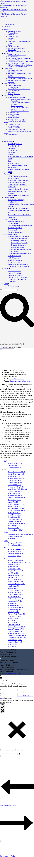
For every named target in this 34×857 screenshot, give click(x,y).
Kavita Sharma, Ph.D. (15, 517)
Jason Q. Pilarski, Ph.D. (15, 506)
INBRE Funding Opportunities (17, 55)
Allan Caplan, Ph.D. (14, 569)
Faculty (7, 347)
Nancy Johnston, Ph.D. (15, 543)
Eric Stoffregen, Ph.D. (15, 545)
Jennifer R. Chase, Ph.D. (16, 549)
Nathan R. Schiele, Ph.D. (16, 618)
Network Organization (14, 31)
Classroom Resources (14, 85)
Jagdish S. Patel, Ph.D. (15, 607)
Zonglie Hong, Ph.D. (14, 577)
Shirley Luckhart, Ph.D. (15, 594)
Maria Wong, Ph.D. (14, 526)
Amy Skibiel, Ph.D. (14, 625)
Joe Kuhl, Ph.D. (13, 588)
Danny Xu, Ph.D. (13, 528)
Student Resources (13, 114)
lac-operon (14, 87)
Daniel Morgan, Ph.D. (15, 495)
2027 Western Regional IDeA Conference (20, 65)
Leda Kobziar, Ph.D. (14, 586)
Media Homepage (13, 134)
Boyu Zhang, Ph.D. (14, 646)
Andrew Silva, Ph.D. (14, 521)
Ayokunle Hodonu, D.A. (15, 554)
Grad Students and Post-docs (20, 111)
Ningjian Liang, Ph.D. (15, 592)
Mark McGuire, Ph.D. (14, 597)
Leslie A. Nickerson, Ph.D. (16, 498)
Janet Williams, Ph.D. (15, 640)
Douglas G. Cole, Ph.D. (15, 571)
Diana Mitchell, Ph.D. (15, 601)
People (6, 122)
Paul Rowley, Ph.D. (14, 616)
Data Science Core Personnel (16, 77)
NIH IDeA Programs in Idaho (16, 48)
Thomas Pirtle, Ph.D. (14, 465)
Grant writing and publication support (19, 89)
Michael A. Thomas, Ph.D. (16, 523)
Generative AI (12, 92)
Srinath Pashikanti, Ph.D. (16, 504)
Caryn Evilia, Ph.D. (14, 476)
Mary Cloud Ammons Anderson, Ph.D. (20, 534)
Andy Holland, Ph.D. (14, 485)
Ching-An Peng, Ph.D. (15, 610)
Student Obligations (13, 112)
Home (2, 347)
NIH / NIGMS (12, 50)
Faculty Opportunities (10, 83)
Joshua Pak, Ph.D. (14, 502)
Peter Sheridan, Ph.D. (15, 519)
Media (6, 133)
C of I (5, 461)
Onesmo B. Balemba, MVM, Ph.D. (19, 562)
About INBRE (8, 29)
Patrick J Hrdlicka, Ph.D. (16, 582)
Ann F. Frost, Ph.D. (14, 573)
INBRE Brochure (13, 36)
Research (6, 53)
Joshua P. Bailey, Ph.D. (15, 560)
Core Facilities (12, 72)
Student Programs (9, 95)
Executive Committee (14, 128)
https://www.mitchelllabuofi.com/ (21, 381)
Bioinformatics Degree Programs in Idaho (20, 78)
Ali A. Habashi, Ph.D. (15, 480)
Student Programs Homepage (16, 97)
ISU (5, 470)
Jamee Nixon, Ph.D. (14, 556)
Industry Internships (17, 106)
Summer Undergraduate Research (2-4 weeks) (19, 244)
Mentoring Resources (14, 94)
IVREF (6, 532)
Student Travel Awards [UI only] (17, 121)
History (10, 45)
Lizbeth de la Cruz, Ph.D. (16, 474)
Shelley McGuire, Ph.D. (15, 599)
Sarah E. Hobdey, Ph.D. (16, 482)
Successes (11, 38)
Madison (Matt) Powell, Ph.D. (17, 614)
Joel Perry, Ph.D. (13, 612)
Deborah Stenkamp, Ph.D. (16, 627)
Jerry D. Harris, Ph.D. (15, 551)
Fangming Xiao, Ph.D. (15, 642)
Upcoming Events (13, 33)
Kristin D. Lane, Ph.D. (15, 491)
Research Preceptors (14, 90)
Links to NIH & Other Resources (17, 67)
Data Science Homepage (15, 70)
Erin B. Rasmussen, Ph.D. (16, 510)
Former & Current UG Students (17, 119)
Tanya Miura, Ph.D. (14, 603)
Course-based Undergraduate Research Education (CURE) (18, 181)
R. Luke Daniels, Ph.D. (15, 463)
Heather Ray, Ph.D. (14, 513)
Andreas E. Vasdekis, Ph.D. (17, 635)
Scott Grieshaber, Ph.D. (15, 575)
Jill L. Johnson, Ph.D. (15, 579)
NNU (5, 547)
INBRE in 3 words (13, 117)
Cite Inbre (7, 26)
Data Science (8, 68)
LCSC (6, 541)
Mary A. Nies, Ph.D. (14, 500)
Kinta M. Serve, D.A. (14, 515)
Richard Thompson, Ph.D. (16, 629)
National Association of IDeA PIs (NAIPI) (20, 51)
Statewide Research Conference (17, 63)
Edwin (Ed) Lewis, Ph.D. (16, 590)
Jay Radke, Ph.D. (13, 538)
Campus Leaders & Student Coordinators (20, 131)
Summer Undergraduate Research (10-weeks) (19, 239)
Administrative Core (14, 124)
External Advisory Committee (16, 129)
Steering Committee (13, 126)
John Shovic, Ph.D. (14, 620)
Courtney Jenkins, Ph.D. (16, 487)
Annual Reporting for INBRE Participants (20, 61)
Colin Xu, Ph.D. (13, 644)
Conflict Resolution (13, 46)
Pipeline (10, 40)
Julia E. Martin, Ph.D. (15, 493)
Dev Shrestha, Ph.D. (14, 622)
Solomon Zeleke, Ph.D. (15, 530)
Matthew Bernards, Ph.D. (16, 564)
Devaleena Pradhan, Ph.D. (17, 508)
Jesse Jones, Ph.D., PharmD (17, 489)
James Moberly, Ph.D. (15, 605)
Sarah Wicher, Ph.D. (14, 467)
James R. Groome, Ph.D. (16, 478)
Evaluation (11, 34)
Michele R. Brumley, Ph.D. (16, 472)
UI (4, 558)
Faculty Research (13, 56)
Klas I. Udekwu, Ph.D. (15, 631)
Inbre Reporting (9, 24)
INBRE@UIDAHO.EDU (13, 673)
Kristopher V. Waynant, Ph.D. (17, 638)
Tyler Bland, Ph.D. (14, 566)
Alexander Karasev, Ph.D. (16, 584)
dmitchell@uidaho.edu (16, 379)
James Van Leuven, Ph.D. (16, 633)
